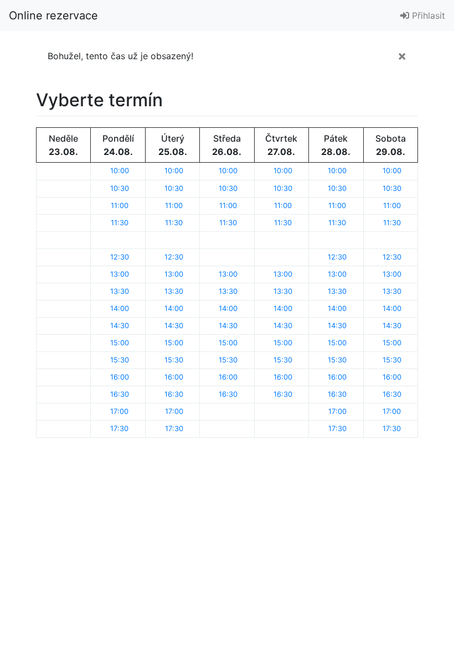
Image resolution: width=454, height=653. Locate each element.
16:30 (119, 394)
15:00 (119, 342)
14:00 (119, 308)
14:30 (119, 325)
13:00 (119, 274)
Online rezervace (53, 15)
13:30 (119, 291)
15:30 (119, 359)
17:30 (119, 428)
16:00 (119, 376)
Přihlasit (427, 15)
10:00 (119, 170)
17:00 (119, 411)
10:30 (119, 188)
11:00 (119, 205)
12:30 (119, 256)
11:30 (119, 222)
